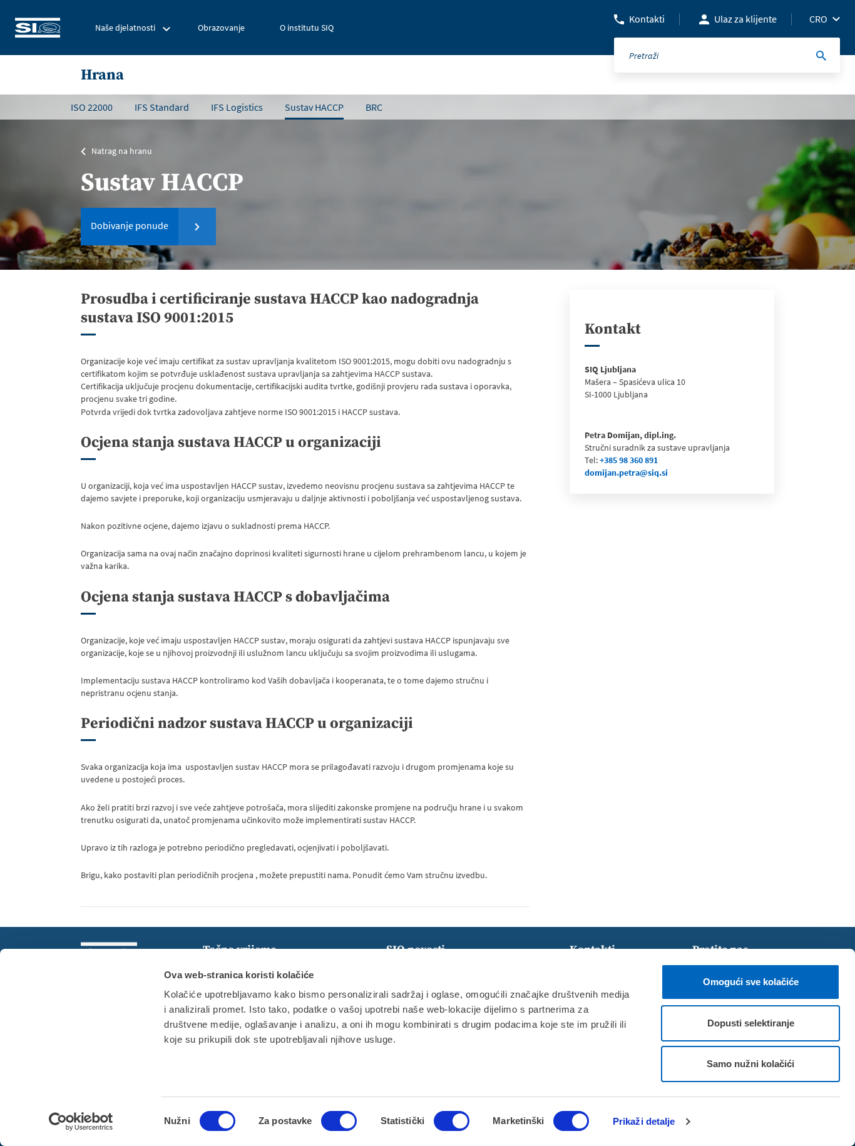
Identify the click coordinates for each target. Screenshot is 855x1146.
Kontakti (647, 19)
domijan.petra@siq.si (626, 472)
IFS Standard (162, 107)
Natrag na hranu (121, 150)
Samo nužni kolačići (750, 1063)
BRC (374, 107)
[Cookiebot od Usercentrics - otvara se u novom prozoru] (81, 1121)
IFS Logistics (237, 107)
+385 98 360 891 (629, 460)
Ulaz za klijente (745, 19)
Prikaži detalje (644, 1121)
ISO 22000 (92, 107)
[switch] (339, 1121)
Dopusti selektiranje (750, 1023)
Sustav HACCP (314, 107)
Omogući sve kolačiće (751, 981)
